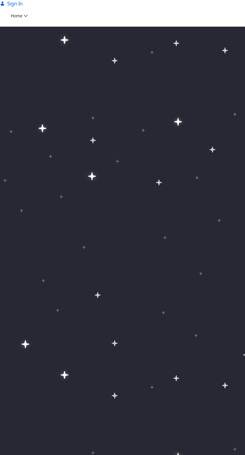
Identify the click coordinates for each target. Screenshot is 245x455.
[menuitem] (19, 16)
